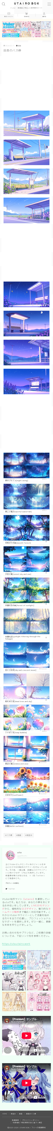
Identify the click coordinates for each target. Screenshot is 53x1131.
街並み (13, 1114)
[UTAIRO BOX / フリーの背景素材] (26, 3)
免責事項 (15, 1120)
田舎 (19, 46)
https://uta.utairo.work (16, 943)
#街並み (28, 835)
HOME (4, 1114)
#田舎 (18, 835)
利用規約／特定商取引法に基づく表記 (27, 1122)
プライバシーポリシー (30, 1120)
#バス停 (8, 835)
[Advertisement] (26, 82)
